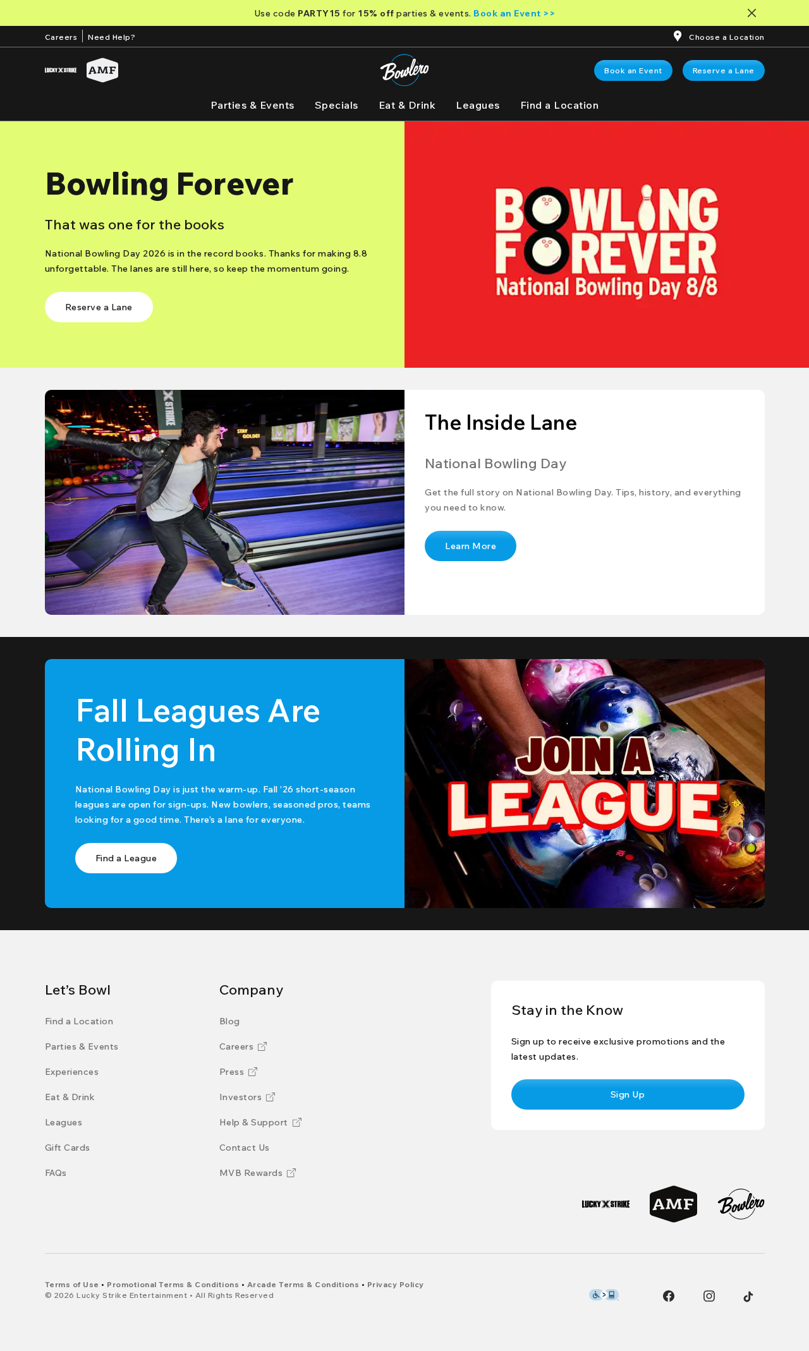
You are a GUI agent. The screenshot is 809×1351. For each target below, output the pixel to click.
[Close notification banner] (754, 13)
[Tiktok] (748, 1296)
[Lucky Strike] (60, 70)
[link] (633, 70)
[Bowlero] (741, 1204)
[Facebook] (669, 1296)
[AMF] (102, 70)
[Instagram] (709, 1296)
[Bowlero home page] (404, 70)
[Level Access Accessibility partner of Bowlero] (604, 1294)
